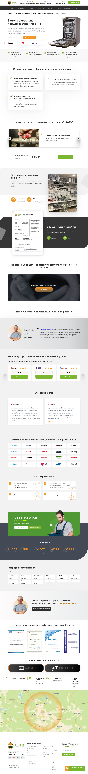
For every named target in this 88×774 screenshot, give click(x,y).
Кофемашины (30, 759)
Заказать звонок (34, 527)
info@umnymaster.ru (58, 680)
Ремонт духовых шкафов (59, 8)
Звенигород (49, 575)
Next (47, 43)
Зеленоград (24, 580)
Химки (72, 575)
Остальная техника (77, 8)
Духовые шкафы (31, 757)
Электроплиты (30, 752)
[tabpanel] (19, 373)
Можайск (48, 578)
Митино (60, 575)
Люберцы (61, 578)
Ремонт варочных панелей (50, 8)
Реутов (23, 583)
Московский (12, 580)
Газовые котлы (46, 746)
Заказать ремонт (65, 156)
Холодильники (30, 748)
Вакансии (44, 3)
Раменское (36, 580)
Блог (41, 3)
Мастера (54, 753)
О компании (22, 3)
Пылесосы (29, 761)
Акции (53, 758)
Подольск (48, 580)
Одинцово (11, 575)
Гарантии (54, 756)
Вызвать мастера (29, 37)
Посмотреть (44, 289)
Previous (5, 43)
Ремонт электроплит (41, 8)
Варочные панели (31, 754)
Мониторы (45, 748)
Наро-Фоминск (37, 575)
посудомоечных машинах (47, 329)
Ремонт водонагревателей (68, 8)
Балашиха (61, 580)
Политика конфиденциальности (14, 761)
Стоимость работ (29, 3)
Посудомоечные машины (33, 750)
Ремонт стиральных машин (12, 8)
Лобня (35, 583)
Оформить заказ (74, 2)
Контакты (49, 3)
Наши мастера (36, 3)
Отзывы (53, 760)
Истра (22, 575)
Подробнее (19, 376)
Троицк (35, 578)
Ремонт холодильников (22, 8)
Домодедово (74, 580)
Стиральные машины (32, 746)
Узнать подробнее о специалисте (41, 608)
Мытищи (23, 578)
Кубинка (11, 578)
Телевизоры (46, 754)
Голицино (11, 583)
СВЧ (44, 756)
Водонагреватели (31, 763)
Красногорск (74, 578)
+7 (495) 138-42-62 (59, 3)
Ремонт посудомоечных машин (32, 8)
